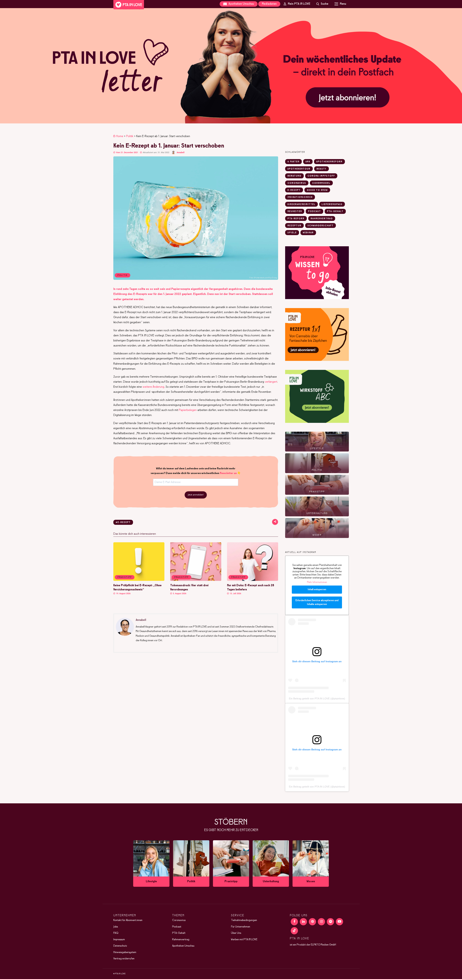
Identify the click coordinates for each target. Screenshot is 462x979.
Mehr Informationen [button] (317, 582)
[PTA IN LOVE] (128, 4)
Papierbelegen (188, 410)
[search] (322, 4)
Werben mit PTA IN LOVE (244, 939)
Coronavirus (179, 920)
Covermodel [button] (321, 183)
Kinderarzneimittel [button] (301, 204)
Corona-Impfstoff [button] (321, 176)
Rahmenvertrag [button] (322, 219)
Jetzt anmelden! (196, 495)
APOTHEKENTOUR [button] (298, 169)
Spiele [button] (292, 233)
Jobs (115, 926)
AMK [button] (308, 162)
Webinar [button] (308, 233)
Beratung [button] (294, 176)
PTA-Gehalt (178, 933)
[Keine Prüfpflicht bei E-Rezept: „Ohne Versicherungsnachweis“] (138, 580)
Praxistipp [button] (124, 577)
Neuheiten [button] (294, 211)
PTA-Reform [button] (295, 219)
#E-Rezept (123, 522)
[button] (231, 65)
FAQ (115, 933)
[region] (231, 65)
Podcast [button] (314, 211)
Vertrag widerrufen (123, 958)
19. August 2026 (123, 593)
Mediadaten (269, 4)
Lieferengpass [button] (332, 204)
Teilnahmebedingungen (244, 920)
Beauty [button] (321, 169)
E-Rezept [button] (294, 190)
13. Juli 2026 (235, 593)
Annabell (180, 152)
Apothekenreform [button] (329, 162)
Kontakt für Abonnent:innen (127, 920)
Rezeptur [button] (294, 226)
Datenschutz (120, 946)
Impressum (119, 939)
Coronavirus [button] (296, 183)
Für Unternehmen (240, 926)
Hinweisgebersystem (124, 952)
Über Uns (236, 933)
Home (119, 136)
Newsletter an (228, 473)
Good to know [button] (317, 190)
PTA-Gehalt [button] (335, 211)
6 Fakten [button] (293, 162)
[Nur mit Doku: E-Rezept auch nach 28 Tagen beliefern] (252, 580)
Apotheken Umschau (241, 4)
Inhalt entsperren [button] (317, 589)
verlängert (271, 382)
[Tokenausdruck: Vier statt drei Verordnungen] (195, 580)
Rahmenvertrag (180, 939)
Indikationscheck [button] (300, 197)
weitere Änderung (153, 387)
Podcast (176, 926)
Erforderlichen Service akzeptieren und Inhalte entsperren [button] (316, 602)
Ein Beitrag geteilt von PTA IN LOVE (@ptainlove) (317, 698)
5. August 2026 (179, 593)
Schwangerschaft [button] (321, 226)
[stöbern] (151, 863)
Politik (129, 136)
